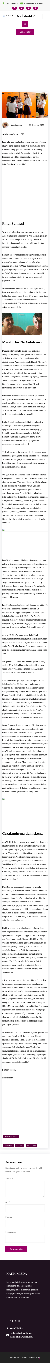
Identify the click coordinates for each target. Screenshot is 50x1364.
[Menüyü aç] (45, 16)
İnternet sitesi (10, 1232)
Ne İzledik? (26, 16)
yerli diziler (31, 1145)
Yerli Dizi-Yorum (10, 1136)
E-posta (9, 1217)
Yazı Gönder (25, 32)
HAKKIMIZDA (16, 1273)
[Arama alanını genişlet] (25, 24)
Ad (7, 1202)
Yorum (9, 1179)
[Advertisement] (25, 64)
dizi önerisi (8, 1145)
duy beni (20, 1145)
